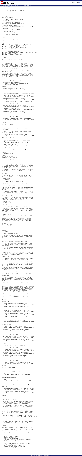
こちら (80, 2)
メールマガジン (9, 6)
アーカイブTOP (3, 6)
